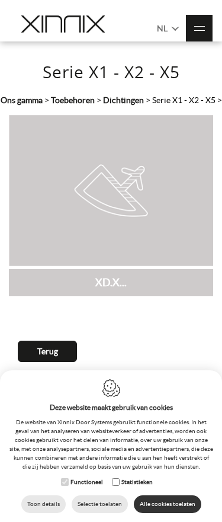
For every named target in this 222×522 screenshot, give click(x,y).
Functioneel (86, 482)
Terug (47, 351)
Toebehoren (73, 100)
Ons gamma (22, 100)
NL (163, 28)
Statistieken (137, 482)
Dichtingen (123, 100)
